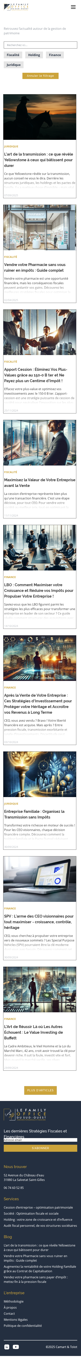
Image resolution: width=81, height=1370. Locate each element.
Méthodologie (14, 1301)
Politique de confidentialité (23, 1326)
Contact (9, 1313)
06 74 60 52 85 (14, 1188)
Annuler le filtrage (40, 75)
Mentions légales (16, 1320)
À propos (10, 1307)
